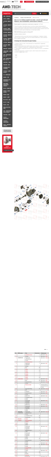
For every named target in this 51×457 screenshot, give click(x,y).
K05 (48, 411)
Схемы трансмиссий (25, 17)
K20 (46, 395)
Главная (16, 17)
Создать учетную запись (42, 1)
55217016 (19, 418)
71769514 (19, 420)
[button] (8, 2)
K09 (46, 378)
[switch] (12, 1)
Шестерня (27, 455)
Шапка (26, 369)
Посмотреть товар (8, 150)
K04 (46, 354)
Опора (26, 418)
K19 (48, 440)
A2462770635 (20, 378)
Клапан (26, 372)
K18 (48, 388)
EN (21, 1)
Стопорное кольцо (28, 354)
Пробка (26, 375)
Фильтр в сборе (28, 384)
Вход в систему (29, 1)
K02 (46, 357)
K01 (46, 363)
